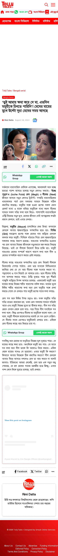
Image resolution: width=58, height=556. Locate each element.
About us (8, 546)
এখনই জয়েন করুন (42, 177)
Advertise (33, 546)
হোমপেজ (6, 21)
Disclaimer (50, 552)
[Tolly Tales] (7, 5)
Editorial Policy (22, 549)
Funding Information (49, 546)
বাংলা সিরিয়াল (39, 12)
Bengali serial (19, 91)
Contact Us (20, 546)
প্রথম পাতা (9, 12)
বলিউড (46, 21)
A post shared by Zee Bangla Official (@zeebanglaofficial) (30, 459)
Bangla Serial (8, 97)
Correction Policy (39, 549)
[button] (46, 5)
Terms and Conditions (17, 552)
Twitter (38, 471)
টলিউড (35, 21)
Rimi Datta (9, 120)
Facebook (22, 471)
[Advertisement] (29, 59)
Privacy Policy (37, 552)
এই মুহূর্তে (54, 12)
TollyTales (7, 91)
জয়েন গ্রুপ (23, 12)
